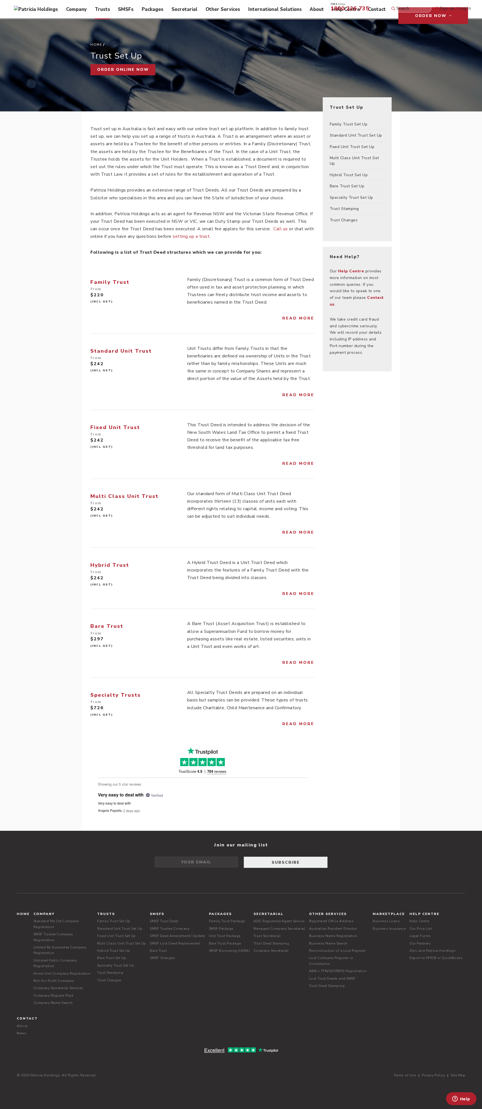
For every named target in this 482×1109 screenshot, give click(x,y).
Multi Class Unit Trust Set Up (354, 160)
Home (96, 45)
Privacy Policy (433, 1075)
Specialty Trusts (115, 695)
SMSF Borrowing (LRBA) (229, 950)
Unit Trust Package (224, 936)
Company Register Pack (53, 995)
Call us (280, 229)
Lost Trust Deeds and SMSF (332, 978)
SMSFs (126, 9)
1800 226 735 (350, 7)
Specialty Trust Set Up (351, 197)
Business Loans (386, 921)
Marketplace (389, 914)
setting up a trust (191, 236)
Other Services (223, 9)
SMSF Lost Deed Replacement (175, 943)
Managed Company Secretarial (279, 928)
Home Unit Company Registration (62, 973)
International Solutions (275, 9)
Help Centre (424, 914)
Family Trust (109, 282)
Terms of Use (405, 1075)
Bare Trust (106, 626)
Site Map (458, 1075)
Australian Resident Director (333, 928)
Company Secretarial (271, 950)
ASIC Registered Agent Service (279, 921)
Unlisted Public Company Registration (55, 963)
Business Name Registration (333, 936)
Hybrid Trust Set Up (349, 175)
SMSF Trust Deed (164, 921)
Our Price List (420, 928)
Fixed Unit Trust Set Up (352, 146)
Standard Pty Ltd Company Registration (56, 924)
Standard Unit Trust (121, 351)
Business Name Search (328, 943)
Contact (377, 9)
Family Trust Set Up (349, 124)
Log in (464, 8)
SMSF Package (221, 928)
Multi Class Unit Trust (124, 496)
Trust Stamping (344, 208)
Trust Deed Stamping (271, 943)
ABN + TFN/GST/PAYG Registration (338, 971)
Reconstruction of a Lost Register (337, 950)
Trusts (102, 9)
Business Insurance (389, 928)
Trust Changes (344, 220)
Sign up (447, 8)
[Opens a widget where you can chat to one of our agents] (461, 1099)
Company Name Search (53, 1003)
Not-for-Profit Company (53, 981)
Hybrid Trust (109, 565)
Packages (152, 9)
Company (76, 9)
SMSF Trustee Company (169, 928)
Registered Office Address (331, 921)
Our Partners (420, 943)
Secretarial (184, 9)
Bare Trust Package (225, 943)
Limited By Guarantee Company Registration (59, 950)
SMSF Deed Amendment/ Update (177, 936)
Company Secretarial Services (58, 988)
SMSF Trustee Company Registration (53, 937)
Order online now (123, 69)
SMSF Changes (162, 958)
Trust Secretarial (267, 936)
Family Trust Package (227, 921)
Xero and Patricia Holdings (432, 950)
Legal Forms (420, 936)
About (317, 9)
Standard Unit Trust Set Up (356, 135)
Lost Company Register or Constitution (331, 961)
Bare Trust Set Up (347, 186)
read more (298, 318)
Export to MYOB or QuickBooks (435, 958)
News (21, 1033)
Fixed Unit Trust (115, 427)
